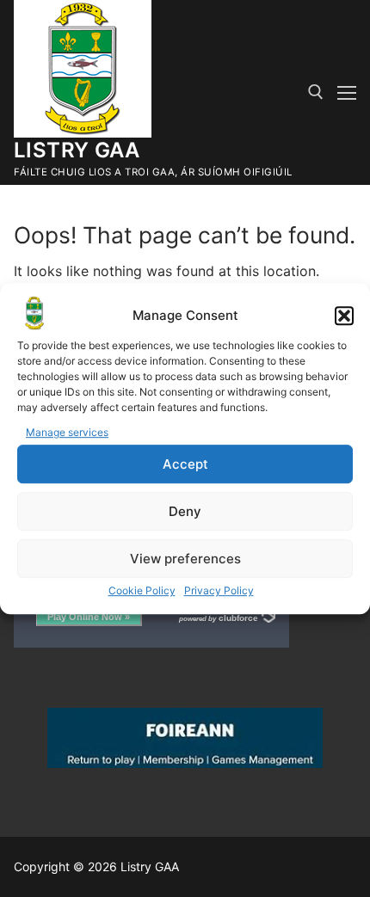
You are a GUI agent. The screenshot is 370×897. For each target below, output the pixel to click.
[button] (344, 316)
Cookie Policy (142, 590)
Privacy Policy (219, 590)
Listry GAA (76, 150)
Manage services (67, 433)
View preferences (185, 558)
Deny (185, 511)
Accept (185, 464)
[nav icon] (346, 93)
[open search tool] (316, 92)
